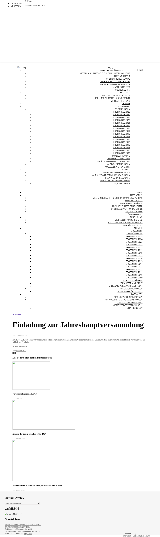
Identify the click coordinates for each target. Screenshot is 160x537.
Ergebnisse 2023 (121, 117)
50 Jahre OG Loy (122, 183)
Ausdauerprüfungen (118, 164)
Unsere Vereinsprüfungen (116, 172)
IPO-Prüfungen (122, 109)
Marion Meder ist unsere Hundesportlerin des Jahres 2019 (37, 485)
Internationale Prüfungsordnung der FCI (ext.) (23, 524)
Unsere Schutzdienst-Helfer (115, 81)
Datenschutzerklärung (141, 536)
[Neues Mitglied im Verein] (13, 353)
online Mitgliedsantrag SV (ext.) (17, 527)
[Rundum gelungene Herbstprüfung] (15, 353)
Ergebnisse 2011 (121, 147)
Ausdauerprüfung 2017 (117, 166)
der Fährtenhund (120, 100)
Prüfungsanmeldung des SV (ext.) (18, 529)
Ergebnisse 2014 (121, 139)
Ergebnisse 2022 (121, 120)
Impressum (15, 6)
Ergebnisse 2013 (121, 142)
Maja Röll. (28, 533)
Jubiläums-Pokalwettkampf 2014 (113, 161)
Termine (126, 103)
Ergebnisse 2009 (121, 153)
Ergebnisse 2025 (121, 111)
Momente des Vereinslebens (115, 180)
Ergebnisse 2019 (121, 125)
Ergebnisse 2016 (121, 133)
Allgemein (16, 314)
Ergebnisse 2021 (121, 122)
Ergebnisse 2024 (121, 114)
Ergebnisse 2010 (121, 150)
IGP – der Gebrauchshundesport (112, 98)
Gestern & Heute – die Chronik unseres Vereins (105, 73)
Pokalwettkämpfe (120, 155)
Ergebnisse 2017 (121, 131)
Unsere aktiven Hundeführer (114, 84)
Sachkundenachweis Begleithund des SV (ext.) (23, 531)
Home (110, 67)
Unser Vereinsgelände (118, 78)
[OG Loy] (22, 67)
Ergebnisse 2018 (121, 128)
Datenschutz (17, 3)
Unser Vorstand (121, 76)
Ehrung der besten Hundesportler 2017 (29, 434)
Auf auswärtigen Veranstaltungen (111, 175)
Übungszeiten (122, 89)
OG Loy (28, 1)
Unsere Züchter (121, 87)
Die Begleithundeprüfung (116, 95)
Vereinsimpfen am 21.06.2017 (24, 394)
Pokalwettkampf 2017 (118, 158)
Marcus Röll (21, 350)
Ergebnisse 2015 (121, 136)
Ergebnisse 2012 (121, 144)
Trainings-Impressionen (117, 177)
